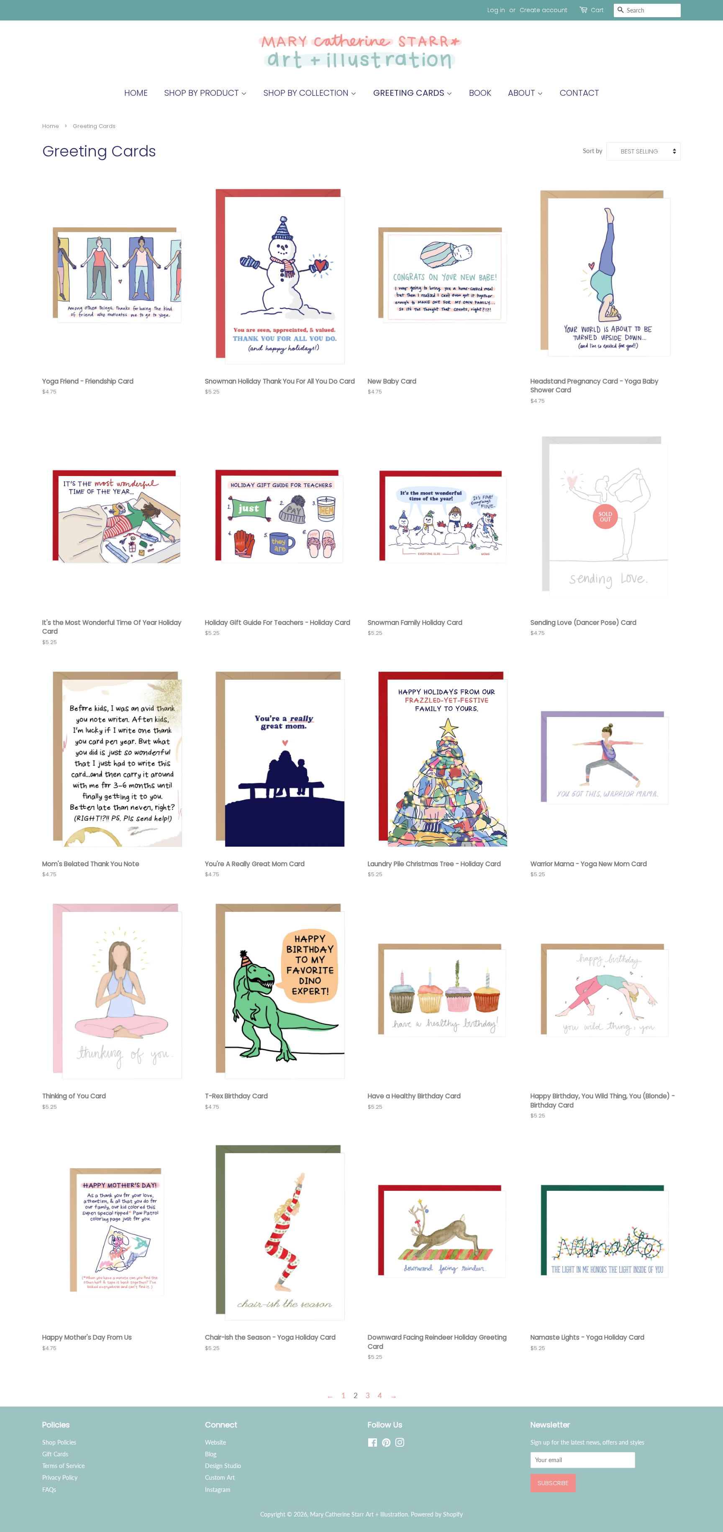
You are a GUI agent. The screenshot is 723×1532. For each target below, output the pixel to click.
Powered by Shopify (437, 1514)
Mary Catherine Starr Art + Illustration (359, 1514)
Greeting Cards (409, 93)
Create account (543, 10)
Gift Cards (55, 1454)
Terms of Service (63, 1465)
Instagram (218, 1489)
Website (215, 1442)
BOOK (480, 93)
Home (136, 93)
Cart (597, 10)
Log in (496, 10)
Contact (579, 93)
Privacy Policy (59, 1477)
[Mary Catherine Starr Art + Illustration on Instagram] (399, 1444)
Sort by (592, 150)
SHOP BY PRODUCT (202, 93)
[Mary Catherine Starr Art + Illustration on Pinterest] (386, 1444)
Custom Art (220, 1477)
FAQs (49, 1489)
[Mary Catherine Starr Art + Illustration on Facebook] (372, 1444)
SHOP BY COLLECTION (307, 93)
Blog (210, 1454)
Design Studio (223, 1465)
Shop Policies (59, 1442)
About (522, 93)
